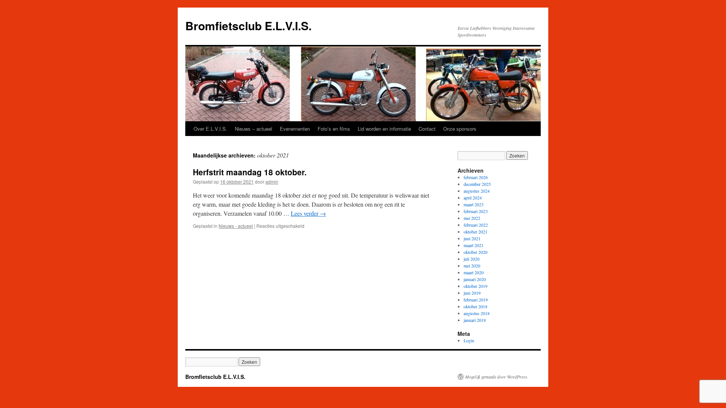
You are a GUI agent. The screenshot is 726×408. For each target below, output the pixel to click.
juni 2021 (472, 238)
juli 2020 (471, 259)
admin (271, 181)
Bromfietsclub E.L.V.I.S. (248, 25)
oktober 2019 (475, 286)
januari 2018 (475, 320)
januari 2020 (475, 279)
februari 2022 (476, 225)
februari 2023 (476, 211)
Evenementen (295, 128)
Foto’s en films (334, 128)
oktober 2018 (475, 306)
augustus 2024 (477, 191)
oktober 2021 (475, 232)
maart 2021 (474, 245)
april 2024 (473, 198)
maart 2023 (474, 204)
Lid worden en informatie (384, 128)
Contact (427, 128)
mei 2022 (472, 218)
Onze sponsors (459, 128)
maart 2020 (474, 272)
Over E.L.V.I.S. (210, 128)
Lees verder (308, 213)
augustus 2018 (477, 313)
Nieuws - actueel (236, 226)
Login (469, 340)
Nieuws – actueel (253, 128)
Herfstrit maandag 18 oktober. (250, 172)
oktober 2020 (475, 252)
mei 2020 (472, 266)
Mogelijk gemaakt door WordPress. (496, 377)
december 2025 (477, 184)
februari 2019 (476, 300)
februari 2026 (476, 177)
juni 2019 (472, 293)
